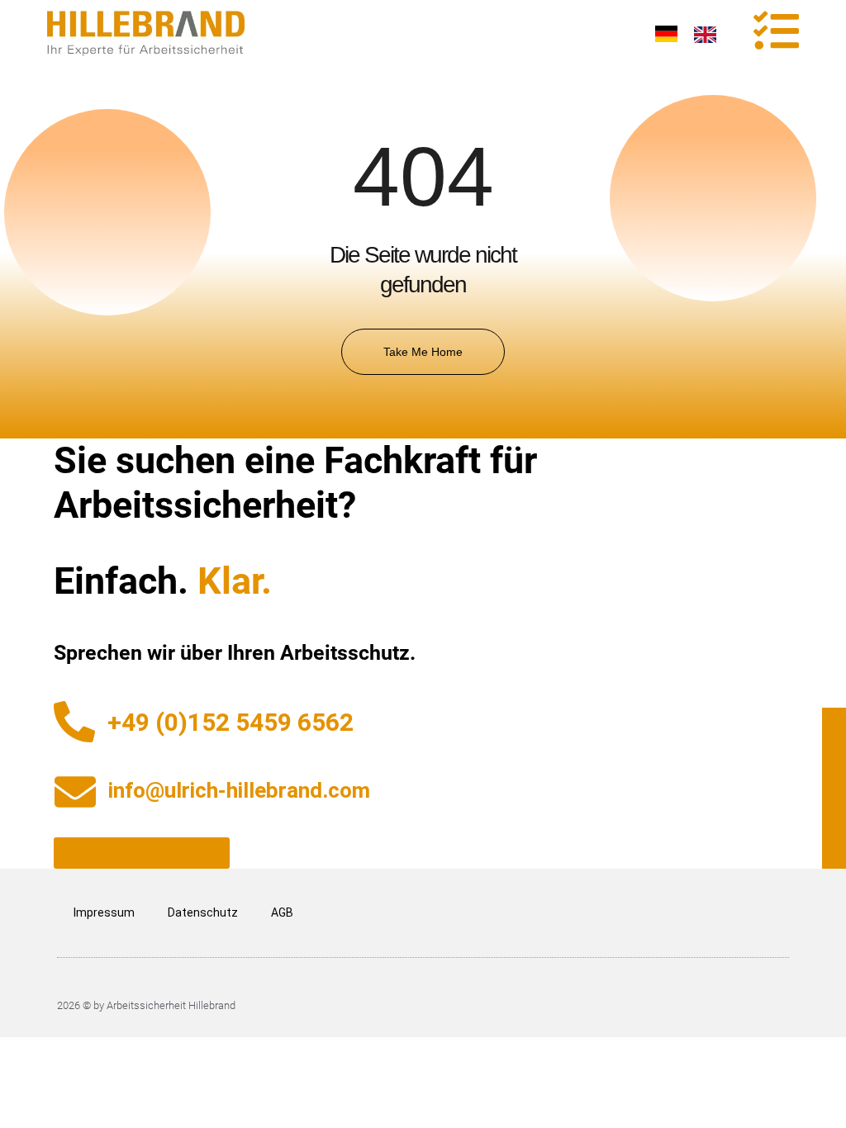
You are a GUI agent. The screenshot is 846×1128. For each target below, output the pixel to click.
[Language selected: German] (694, 33)
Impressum (104, 912)
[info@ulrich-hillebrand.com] (75, 792)
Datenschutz (203, 912)
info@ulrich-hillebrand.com (239, 790)
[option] (709, 34)
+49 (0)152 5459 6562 (230, 722)
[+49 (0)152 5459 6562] (74, 721)
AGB (282, 912)
